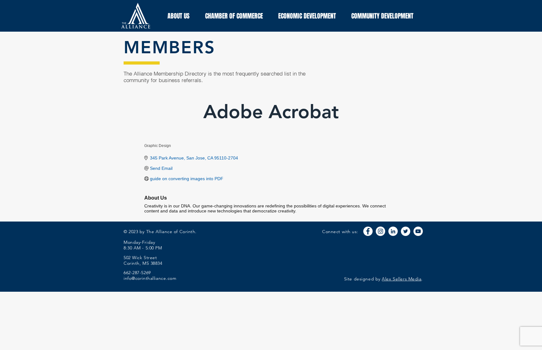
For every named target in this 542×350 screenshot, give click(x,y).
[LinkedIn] (393, 231)
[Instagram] (380, 231)
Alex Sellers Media (401, 279)
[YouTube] (418, 231)
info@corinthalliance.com (150, 278)
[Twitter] (405, 231)
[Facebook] (368, 231)
